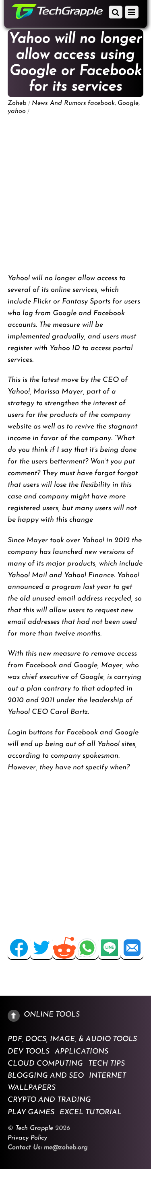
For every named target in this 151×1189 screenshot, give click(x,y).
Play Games (31, 1112)
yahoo (17, 111)
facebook (101, 103)
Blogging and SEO (46, 1076)
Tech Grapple (34, 1128)
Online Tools (52, 1014)
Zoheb (17, 103)
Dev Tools (29, 1051)
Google (128, 103)
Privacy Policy (27, 1138)
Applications (81, 1051)
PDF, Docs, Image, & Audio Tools (72, 1039)
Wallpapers (32, 1088)
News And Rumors (59, 103)
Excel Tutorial (91, 1112)
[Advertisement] (75, 194)
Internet (107, 1076)
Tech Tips (106, 1063)
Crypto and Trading (49, 1100)
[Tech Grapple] (57, 16)
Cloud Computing (45, 1063)
